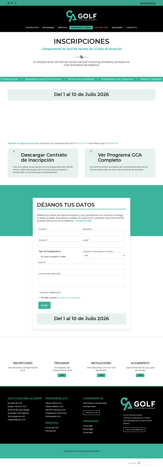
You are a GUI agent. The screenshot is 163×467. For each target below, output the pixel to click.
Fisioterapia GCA (52, 416)
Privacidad (88, 426)
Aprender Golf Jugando (18, 413)
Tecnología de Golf (16, 416)
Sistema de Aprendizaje (18, 410)
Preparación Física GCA (56, 413)
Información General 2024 (95, 403)
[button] (22, 375)
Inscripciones (89, 406)
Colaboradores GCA (16, 420)
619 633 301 (112, 143)
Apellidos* (87, 229)
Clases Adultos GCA (54, 406)
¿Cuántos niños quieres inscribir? (98, 251)
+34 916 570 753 (147, 3)
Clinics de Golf (51, 427)
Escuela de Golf (15, 403)
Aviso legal (88, 429)
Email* (86, 240)
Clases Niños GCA (53, 403)
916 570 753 (81, 143)
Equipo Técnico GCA (17, 406)
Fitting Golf (50, 431)
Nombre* (42, 229)
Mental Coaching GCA (55, 410)
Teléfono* (42, 240)
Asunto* (42, 262)
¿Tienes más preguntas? (49, 273)
